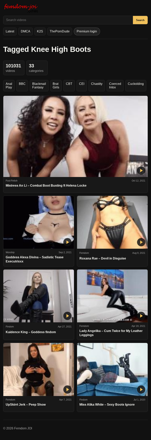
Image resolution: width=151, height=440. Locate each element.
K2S (40, 31)
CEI (81, 83)
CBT (69, 83)
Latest (10, 31)
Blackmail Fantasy (39, 85)
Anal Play (9, 85)
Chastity (96, 83)
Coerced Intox (115, 85)
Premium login (87, 31)
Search (140, 20)
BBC (22, 83)
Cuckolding (136, 83)
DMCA (25, 31)
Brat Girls (56, 85)
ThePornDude (60, 31)
